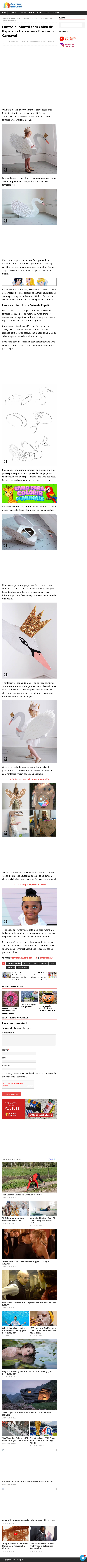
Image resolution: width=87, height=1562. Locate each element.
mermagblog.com (19, 957)
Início (4, 13)
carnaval (26, 963)
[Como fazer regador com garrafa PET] (29, 996)
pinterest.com (46, 957)
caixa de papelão (14, 963)
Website (6, 1065)
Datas (44, 42)
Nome (5, 1049)
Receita (31, 13)
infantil (11, 967)
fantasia (44, 963)
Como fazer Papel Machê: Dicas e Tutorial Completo (47, 1008)
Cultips (23, 42)
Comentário (8, 1032)
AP (23, 1560)
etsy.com (33, 957)
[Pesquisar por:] (71, 25)
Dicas (47, 13)
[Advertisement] (20, 62)
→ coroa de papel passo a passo (29, 884)
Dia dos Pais (13, 13)
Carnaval (39, 42)
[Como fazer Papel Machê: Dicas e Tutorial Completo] (48, 997)
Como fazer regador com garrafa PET (29, 1005)
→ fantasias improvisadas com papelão (29, 779)
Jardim (23, 13)
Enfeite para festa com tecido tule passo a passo (9, 1010)
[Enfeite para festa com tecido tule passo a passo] (10, 999)
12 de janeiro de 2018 (11, 42)
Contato (56, 13)
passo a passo (22, 967)
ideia (52, 963)
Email (5, 1057)
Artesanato (32, 42)
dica (35, 963)
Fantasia (49, 42)
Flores (39, 13)
